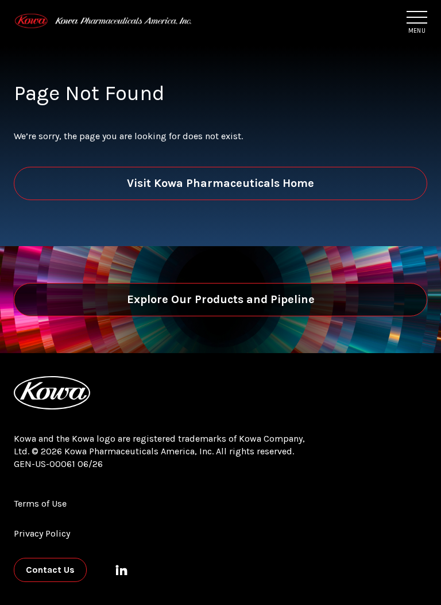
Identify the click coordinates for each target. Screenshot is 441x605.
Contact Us (50, 569)
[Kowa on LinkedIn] (121, 570)
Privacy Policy (42, 533)
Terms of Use (40, 503)
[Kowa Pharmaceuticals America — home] (103, 21)
